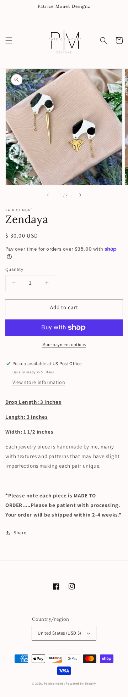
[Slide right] (80, 195)
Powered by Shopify (81, 683)
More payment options (64, 344)
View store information (38, 382)
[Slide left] (48, 195)
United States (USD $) (59, 633)
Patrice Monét (54, 683)
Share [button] (20, 532)
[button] (9, 40)
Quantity (14, 269)
